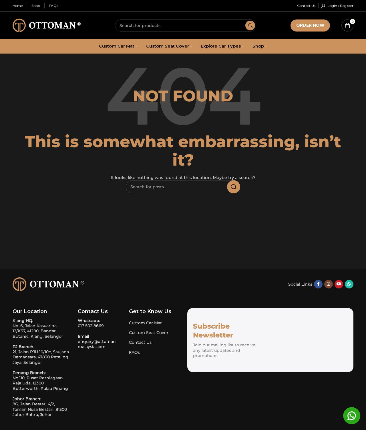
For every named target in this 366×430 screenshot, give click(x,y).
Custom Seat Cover (148, 332)
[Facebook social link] (318, 284)
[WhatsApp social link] (349, 284)
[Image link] (48, 283)
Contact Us (140, 342)
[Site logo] (47, 25)
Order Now (310, 25)
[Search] (250, 25)
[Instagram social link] (328, 284)
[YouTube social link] (339, 284)
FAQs (134, 352)
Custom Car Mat (145, 322)
